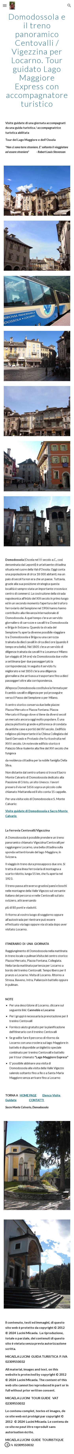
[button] (4, 5)
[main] (37, 60)
